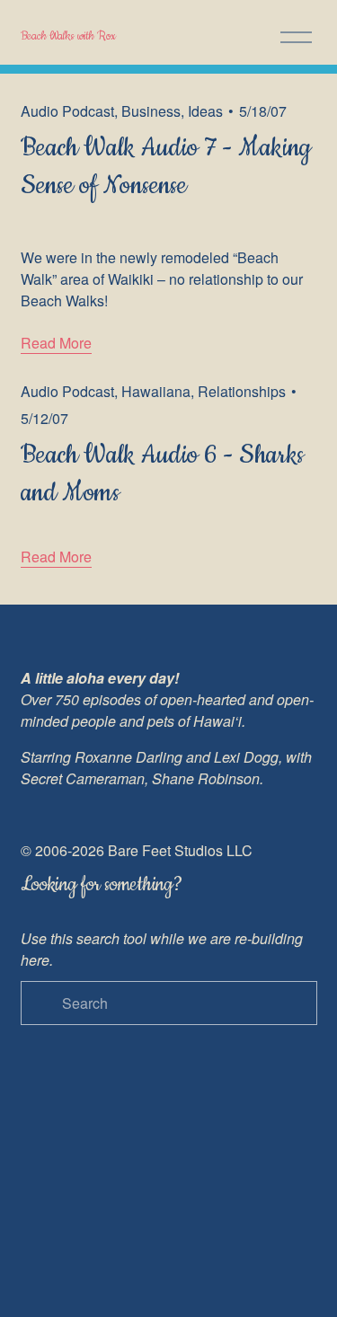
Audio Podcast (67, 111)
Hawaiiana (156, 391)
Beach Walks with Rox (69, 36)
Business (151, 111)
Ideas (205, 111)
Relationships (242, 391)
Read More (56, 342)
